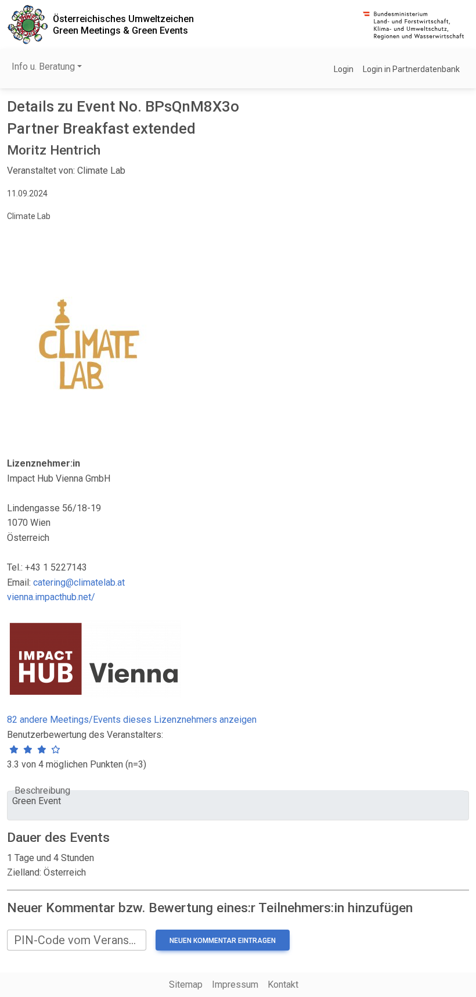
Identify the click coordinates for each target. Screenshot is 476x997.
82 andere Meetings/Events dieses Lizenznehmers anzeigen (132, 719)
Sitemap (186, 984)
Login (344, 69)
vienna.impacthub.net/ (51, 596)
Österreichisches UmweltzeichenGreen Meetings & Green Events (123, 24)
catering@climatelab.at (79, 582)
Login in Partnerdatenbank (411, 69)
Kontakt (283, 984)
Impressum (235, 984)
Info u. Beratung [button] (43, 66)
